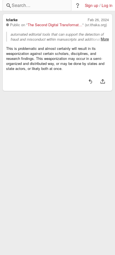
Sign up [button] (91, 5)
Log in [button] (107, 5)
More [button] (105, 39)
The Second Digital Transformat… (55, 24)
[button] (77, 5)
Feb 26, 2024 (98, 19)
